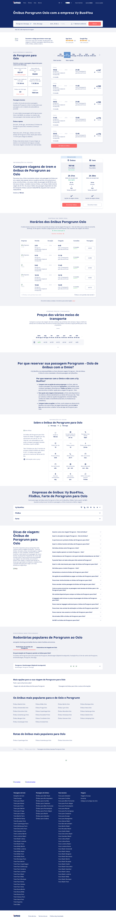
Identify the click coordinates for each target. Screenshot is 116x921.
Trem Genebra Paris (20, 831)
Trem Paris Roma (19, 882)
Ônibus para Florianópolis (44, 808)
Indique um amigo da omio (89, 801)
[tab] (57, 60)
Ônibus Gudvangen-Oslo (20, 722)
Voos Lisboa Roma (64, 841)
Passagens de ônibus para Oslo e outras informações (75, 686)
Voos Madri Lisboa (64, 871)
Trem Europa (18, 798)
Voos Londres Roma (64, 846)
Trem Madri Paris (19, 844)
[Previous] (34, 336)
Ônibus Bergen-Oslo (19, 718)
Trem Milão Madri (19, 851)
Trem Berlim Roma (19, 818)
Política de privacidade (56, 916)
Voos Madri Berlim (64, 859)
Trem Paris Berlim (19, 861)
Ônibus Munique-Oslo (87, 704)
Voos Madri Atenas (64, 851)
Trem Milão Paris (19, 854)
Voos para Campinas (64, 813)
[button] (54, 24)
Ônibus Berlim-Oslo (64, 704)
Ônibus (30, 3)
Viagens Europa (86, 796)
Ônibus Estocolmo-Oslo (20, 711)
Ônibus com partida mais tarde (83, 295)
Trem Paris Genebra (20, 869)
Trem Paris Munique (20, 879)
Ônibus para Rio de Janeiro (44, 798)
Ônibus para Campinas (43, 803)
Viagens (83, 793)
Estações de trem (19, 796)
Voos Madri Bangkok (64, 854)
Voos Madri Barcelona (65, 856)
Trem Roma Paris (19, 894)
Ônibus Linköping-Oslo (87, 718)
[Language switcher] (68, 3)
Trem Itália (17, 904)
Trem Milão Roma (19, 856)
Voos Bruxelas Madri (64, 829)
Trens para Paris (19, 806)
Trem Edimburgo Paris (20, 826)
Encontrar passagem (20, 74)
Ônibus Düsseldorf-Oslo (43, 715)
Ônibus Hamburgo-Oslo (87, 711)
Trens (24, 3)
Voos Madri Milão (63, 877)
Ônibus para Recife (42, 813)
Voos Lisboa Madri (64, 839)
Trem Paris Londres (20, 871)
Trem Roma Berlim (19, 889)
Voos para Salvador (64, 796)
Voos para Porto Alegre (65, 803)
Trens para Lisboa (19, 813)
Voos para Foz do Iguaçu (66, 811)
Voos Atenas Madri (64, 821)
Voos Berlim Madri (64, 826)
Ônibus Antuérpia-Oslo (65, 715)
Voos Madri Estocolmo (65, 866)
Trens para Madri (19, 801)
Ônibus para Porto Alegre (44, 811)
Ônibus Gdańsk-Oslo (86, 715)
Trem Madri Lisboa (19, 839)
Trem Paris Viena (19, 887)
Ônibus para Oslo (30, 749)
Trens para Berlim (19, 808)
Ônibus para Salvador (42, 816)
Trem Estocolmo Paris (20, 829)
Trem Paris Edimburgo (20, 866)
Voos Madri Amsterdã (65, 849)
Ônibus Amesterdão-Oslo (20, 708)
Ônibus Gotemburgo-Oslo (21, 715)
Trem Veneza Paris (19, 897)
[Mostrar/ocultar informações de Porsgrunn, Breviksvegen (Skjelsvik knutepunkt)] (100, 666)
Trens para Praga (19, 811)
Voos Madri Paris (63, 882)
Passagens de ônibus (42, 793)
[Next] (100, 54)
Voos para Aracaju (64, 816)
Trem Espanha (18, 902)
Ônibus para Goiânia (42, 818)
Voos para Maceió (64, 808)
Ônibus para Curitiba (42, 801)
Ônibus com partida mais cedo (32, 295)
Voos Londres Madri (64, 844)
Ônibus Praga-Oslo (41, 708)
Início (14, 749)
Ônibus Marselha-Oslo (64, 711)
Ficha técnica (32, 916)
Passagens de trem (19, 793)
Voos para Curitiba (64, 798)
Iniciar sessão (99, 3)
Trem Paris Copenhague (21, 864)
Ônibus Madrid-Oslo (19, 704)
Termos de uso (43, 916)
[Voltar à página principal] (18, 3)
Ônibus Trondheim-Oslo (43, 718)
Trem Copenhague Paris (21, 823)
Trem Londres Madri (20, 836)
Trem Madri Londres (20, 841)
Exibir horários (20, 94)
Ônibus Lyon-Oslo (63, 708)
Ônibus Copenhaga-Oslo (43, 711)
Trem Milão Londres (20, 849)
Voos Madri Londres (64, 874)
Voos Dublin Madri (64, 831)
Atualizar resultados (57, 233)
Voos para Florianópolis (65, 806)
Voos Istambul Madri (64, 836)
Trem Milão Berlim (19, 846)
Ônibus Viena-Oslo (86, 708)
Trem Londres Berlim (20, 834)
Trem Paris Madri (19, 874)
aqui (73, 301)
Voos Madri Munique (64, 879)
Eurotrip (83, 798)
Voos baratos (62, 793)
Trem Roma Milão (19, 892)
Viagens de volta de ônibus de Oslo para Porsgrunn (29, 686)
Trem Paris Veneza (19, 884)
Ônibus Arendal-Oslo (42, 722)
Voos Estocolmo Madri (65, 834)
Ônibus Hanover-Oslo (64, 718)
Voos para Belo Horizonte (66, 801)
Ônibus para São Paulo (43, 796)
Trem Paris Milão (19, 877)
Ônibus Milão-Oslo (41, 704)
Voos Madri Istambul (64, 869)
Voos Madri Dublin (64, 864)
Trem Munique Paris (20, 859)
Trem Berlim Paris (19, 816)
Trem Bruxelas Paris (20, 821)
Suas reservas (79, 2)
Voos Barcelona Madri (65, 823)
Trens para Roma (19, 803)
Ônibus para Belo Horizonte (44, 806)
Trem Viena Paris (19, 899)
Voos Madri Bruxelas (64, 861)
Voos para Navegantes (65, 818)
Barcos (40, 3)
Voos (35, 3)
